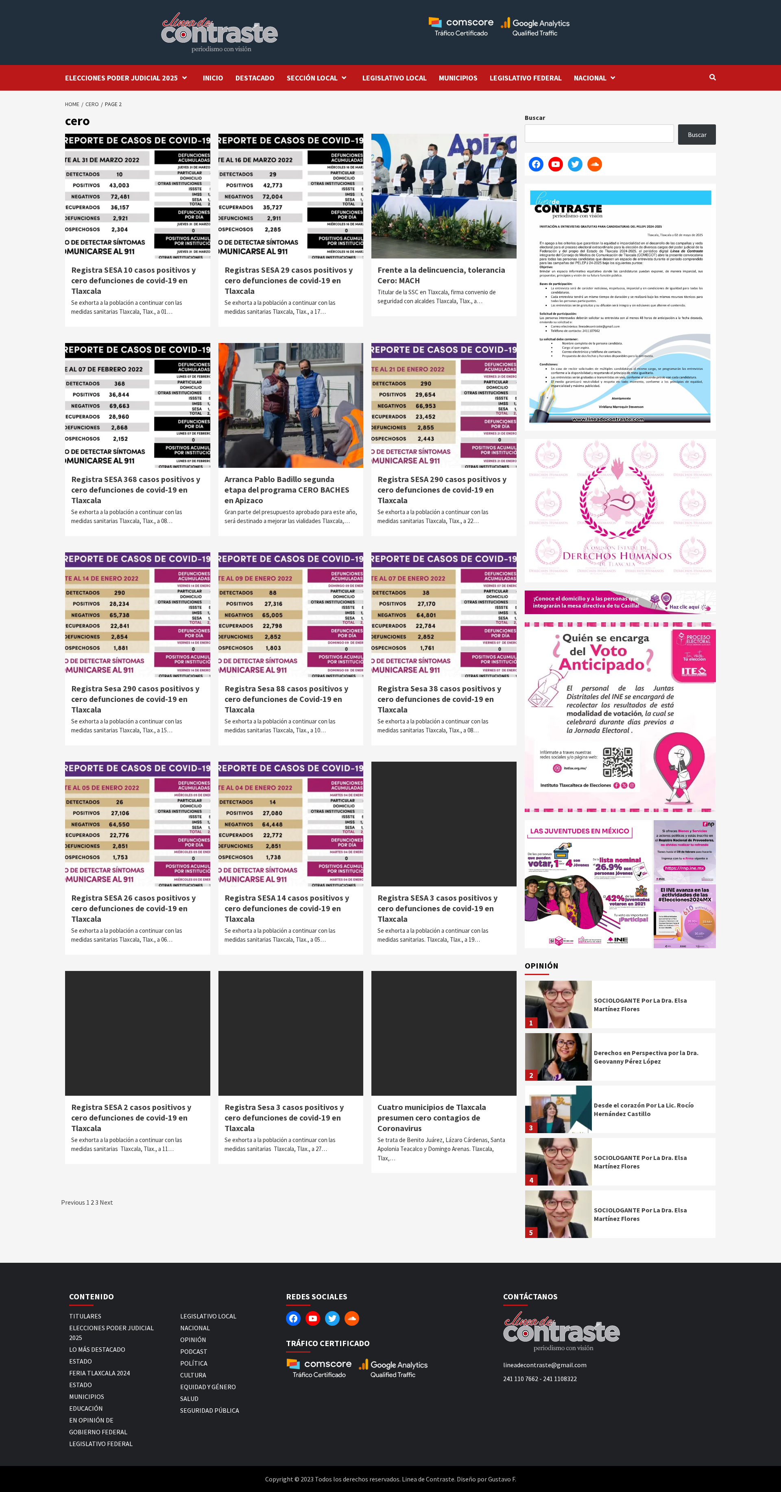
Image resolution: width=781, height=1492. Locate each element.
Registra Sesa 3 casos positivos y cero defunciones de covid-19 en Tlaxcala (284, 1117)
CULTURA (193, 1375)
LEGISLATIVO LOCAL (394, 78)
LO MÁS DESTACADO (97, 1349)
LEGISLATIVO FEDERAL (526, 78)
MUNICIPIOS (458, 78)
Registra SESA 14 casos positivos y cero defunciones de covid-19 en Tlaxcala (287, 908)
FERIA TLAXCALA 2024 (99, 1373)
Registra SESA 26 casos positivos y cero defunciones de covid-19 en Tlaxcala (133, 908)
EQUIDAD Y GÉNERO (208, 1387)
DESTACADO (255, 78)
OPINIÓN (193, 1340)
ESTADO (80, 1361)
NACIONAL (590, 78)
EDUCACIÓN (86, 1408)
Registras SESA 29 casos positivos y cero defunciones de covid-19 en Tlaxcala (289, 280)
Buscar (535, 117)
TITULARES (85, 1316)
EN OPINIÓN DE (91, 1420)
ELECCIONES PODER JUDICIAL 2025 (121, 78)
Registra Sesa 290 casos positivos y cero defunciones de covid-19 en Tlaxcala (135, 699)
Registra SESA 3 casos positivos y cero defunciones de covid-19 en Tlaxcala (437, 908)
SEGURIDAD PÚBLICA (209, 1410)
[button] (588, 884)
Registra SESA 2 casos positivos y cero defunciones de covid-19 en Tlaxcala (131, 1117)
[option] (620, 1006)
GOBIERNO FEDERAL (98, 1432)
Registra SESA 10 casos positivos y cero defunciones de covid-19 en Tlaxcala (133, 280)
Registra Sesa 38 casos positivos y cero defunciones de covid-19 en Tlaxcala (439, 699)
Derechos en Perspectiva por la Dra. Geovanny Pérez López (646, 1057)
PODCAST (193, 1351)
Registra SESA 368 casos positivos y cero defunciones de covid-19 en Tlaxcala (135, 489)
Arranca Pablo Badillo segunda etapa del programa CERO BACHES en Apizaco (287, 489)
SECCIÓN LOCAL (312, 78)
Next (106, 1202)
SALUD (189, 1398)
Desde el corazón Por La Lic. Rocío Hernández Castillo (644, 1109)
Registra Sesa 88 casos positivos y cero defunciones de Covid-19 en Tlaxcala (286, 699)
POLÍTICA (193, 1363)
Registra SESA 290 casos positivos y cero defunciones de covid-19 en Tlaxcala (441, 489)
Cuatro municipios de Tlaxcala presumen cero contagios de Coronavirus (431, 1117)
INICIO (213, 78)
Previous (73, 1202)
